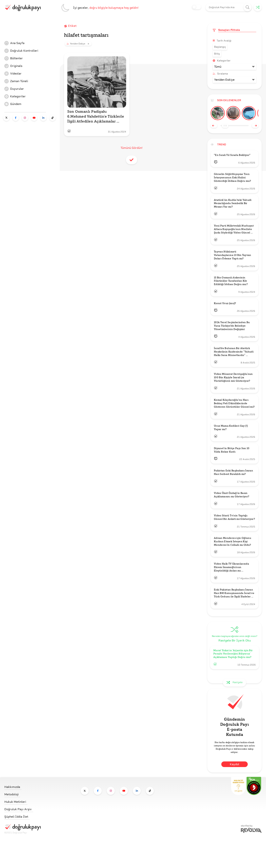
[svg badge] (254, 786)
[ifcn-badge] (238, 786)
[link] (31, 43)
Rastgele (237, 682)
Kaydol (234, 764)
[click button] (248, 7)
